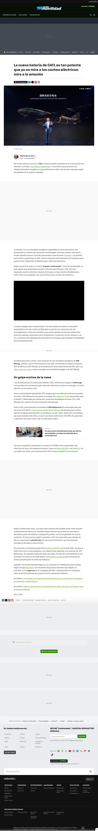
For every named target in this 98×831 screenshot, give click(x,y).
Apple (6, 741)
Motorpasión (60, 788)
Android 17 (54, 721)
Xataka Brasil (8, 815)
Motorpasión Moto (60, 791)
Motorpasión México (60, 813)
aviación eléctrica (53, 548)
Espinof (33, 791)
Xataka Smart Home (8, 796)
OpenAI (92, 52)
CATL (64, 600)
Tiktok (52, 754)
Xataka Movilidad (49, 8)
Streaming (7, 734)
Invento (55, 52)
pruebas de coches (9, 15)
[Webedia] (93, 1)
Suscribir (82, 736)
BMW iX (76, 448)
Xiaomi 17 (74, 52)
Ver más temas (10, 752)
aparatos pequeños (57, 557)
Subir (88, 779)
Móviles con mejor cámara (76, 721)
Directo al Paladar (49, 788)
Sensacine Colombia (34, 817)
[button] (28, 156)
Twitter (91, 15)
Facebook (94, 15)
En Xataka (47, 428)
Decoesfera (73, 791)
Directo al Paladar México (49, 813)
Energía (22, 738)
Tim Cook (28, 52)
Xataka (6, 788)
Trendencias (73, 788)
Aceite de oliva (64, 52)
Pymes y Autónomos (86, 791)
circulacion (23, 15)
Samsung (23, 741)
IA (87, 52)
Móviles (6, 738)
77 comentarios (21, 82)
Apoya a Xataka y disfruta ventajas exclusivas (64, 764)
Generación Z (46, 52)
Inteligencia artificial (39, 742)
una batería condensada (40, 166)
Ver (50, 651)
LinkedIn (88, 750)
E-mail (39, 82)
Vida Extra (21, 791)
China (20, 52)
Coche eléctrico (54, 600)
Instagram (73, 750)
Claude (62, 721)
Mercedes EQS (62, 448)
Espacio (37, 734)
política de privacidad (76, 740)
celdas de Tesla (62, 396)
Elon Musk (36, 52)
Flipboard (35, 82)
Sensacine (34, 788)
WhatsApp (58, 750)
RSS (81, 750)
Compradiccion (74, 793)
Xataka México (8, 812)
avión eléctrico (41, 600)
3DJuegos (20, 788)
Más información (63, 829)
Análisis (22, 734)
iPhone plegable (44, 721)
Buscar (90, 771)
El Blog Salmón (87, 788)
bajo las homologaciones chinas (45, 410)
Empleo (22, 747)
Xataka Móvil (8, 791)
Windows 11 (38, 747)
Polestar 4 (68, 255)
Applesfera (7, 793)
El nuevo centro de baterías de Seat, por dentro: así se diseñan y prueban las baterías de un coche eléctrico (63, 433)
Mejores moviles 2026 (29, 721)
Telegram (77, 750)
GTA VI (82, 52)
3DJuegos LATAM (22, 812)
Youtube (69, 750)
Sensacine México (34, 813)
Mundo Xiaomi (8, 800)
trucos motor (34, 15)
